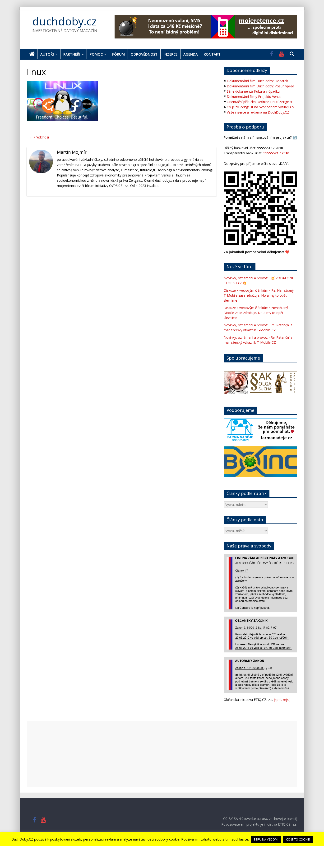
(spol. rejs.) (282, 699)
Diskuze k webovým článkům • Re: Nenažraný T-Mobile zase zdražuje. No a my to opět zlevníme (259, 295)
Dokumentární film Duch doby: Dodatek (257, 81)
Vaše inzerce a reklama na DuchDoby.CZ (258, 112)
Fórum (118, 54)
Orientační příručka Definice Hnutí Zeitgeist (259, 102)
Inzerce (170, 54)
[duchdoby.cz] (32, 54)
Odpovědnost (144, 54)
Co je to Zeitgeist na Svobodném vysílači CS (260, 107)
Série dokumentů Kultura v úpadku (253, 91)
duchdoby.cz (64, 21)
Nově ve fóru (240, 266)
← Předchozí (39, 137)
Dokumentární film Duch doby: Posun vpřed (260, 86)
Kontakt (212, 54)
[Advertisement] (162, 754)
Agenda (190, 54)
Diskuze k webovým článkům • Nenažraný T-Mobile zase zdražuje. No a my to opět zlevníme (258, 312)
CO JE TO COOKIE (298, 839)
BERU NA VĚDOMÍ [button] (266, 839)
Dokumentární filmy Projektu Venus (254, 96)
